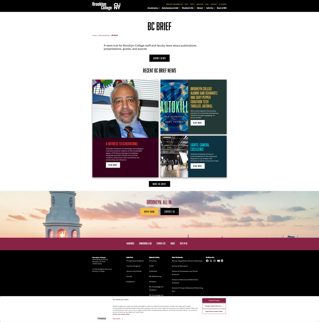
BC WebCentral (155, 276)
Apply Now (149, 211)
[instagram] (214, 261)
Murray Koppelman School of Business (187, 261)
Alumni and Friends (134, 271)
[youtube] (218, 261)
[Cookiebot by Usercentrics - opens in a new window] (102, 319)
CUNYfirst (153, 271)
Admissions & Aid (170, 8)
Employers (130, 281)
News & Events (104, 35)
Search (224, 4)
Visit (186, 4)
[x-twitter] (211, 261)
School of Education (180, 266)
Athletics (152, 281)
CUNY (151, 266)
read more (113, 165)
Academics (153, 8)
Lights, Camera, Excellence (200, 146)
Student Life (187, 8)
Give (207, 4)
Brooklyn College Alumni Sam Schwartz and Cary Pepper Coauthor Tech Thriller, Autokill (204, 97)
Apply (192, 4)
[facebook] (207, 261)
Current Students (133, 266)
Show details (116, 318)
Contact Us (169, 211)
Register (200, 4)
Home (94, 35)
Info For (209, 8)
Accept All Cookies (214, 300)
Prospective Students (135, 261)
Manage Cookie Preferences (213, 306)
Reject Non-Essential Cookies (214, 311)
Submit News (159, 58)
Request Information (174, 4)
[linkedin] (222, 261)
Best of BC (222, 8)
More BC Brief (159, 183)
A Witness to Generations (121, 143)
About (200, 8)
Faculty (129, 276)
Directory (153, 261)
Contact (214, 4)
